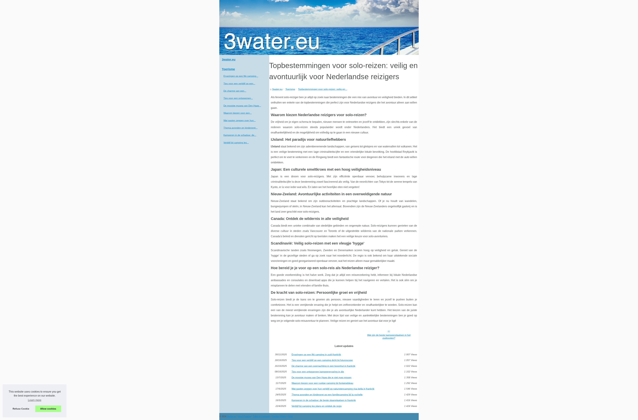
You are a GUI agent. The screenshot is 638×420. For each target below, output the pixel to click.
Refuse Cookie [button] (21, 408)
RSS (290, 416)
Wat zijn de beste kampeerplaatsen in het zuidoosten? (389, 336)
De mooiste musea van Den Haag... (242, 105)
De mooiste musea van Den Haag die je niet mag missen (321, 377)
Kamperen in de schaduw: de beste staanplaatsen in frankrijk (324, 400)
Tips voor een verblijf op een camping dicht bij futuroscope (322, 360)
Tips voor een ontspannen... (238, 98)
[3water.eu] (319, 27)
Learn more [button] (34, 400)
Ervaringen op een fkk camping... (240, 76)
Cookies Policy (279, 416)
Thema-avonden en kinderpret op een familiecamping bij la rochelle (327, 394)
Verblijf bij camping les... (236, 142)
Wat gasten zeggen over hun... (239, 120)
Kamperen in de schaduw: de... (239, 135)
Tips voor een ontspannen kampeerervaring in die (318, 371)
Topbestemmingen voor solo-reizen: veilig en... (322, 89)
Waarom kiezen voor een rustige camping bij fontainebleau (322, 383)
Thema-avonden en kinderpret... (240, 127)
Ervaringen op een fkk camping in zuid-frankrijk (316, 354)
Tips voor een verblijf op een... (239, 83)
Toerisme (290, 89)
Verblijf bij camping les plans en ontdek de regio (317, 406)
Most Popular (244, 416)
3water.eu (277, 89)
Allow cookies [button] (48, 408)
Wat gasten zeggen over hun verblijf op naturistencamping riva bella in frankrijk (333, 389)
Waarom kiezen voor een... (237, 113)
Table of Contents (261, 416)
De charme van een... (234, 90)
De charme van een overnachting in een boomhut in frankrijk (323, 366)
